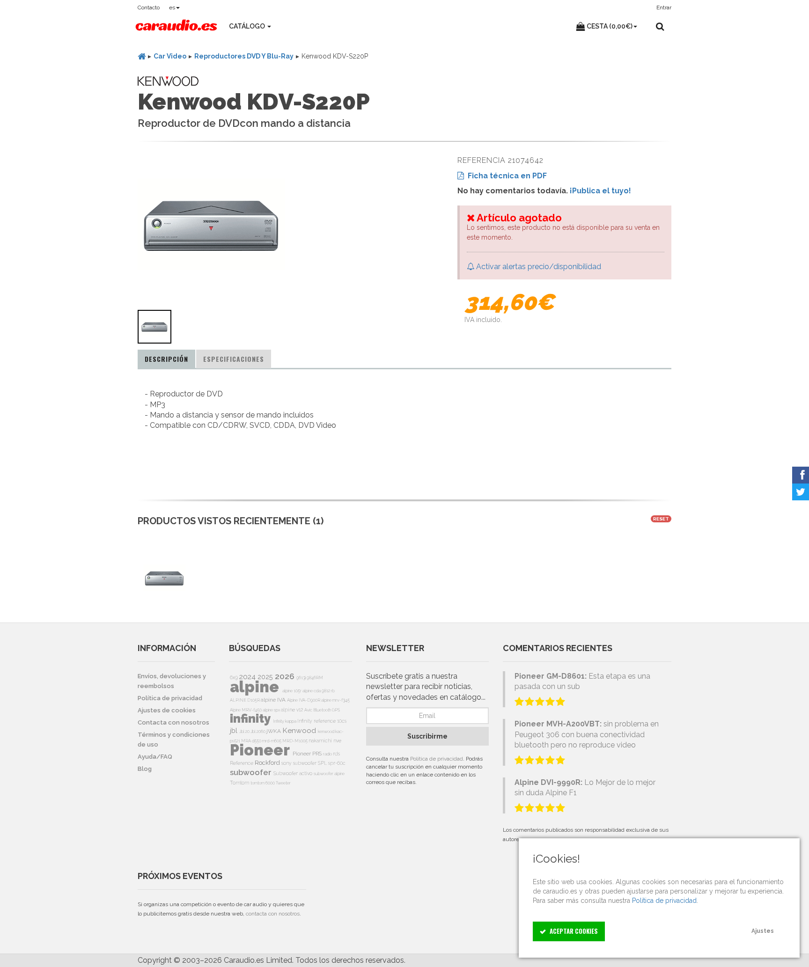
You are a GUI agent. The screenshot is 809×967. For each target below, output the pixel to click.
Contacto (149, 7)
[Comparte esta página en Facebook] (800, 475)
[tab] (166, 359)
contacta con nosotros (273, 913)
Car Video (170, 56)
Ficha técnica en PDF (505, 175)
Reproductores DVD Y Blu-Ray (244, 56)
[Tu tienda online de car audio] (176, 26)
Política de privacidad (436, 758)
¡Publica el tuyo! (600, 190)
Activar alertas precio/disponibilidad (537, 266)
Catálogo (247, 26)
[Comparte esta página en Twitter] (800, 492)
